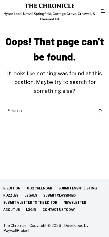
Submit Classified (59, 195)
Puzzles (10, 195)
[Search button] (100, 111)
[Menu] (103, 11)
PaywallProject (16, 230)
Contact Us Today (59, 210)
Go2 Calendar (39, 188)
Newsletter (75, 202)
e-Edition (12, 188)
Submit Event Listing (78, 188)
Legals (31, 195)
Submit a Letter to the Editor (30, 202)
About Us (11, 210)
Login (31, 210)
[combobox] (49, 111)
